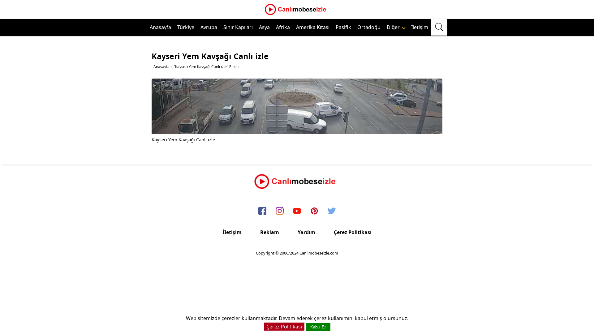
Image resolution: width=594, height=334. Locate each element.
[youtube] (297, 211)
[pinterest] (314, 211)
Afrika (283, 27)
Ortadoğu (369, 27)
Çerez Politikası (353, 232)
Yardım (306, 232)
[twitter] (332, 211)
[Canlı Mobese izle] (297, 14)
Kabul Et (318, 327)
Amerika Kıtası (312, 27)
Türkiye (185, 27)
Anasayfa (160, 27)
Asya (264, 27)
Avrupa (208, 27)
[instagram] (280, 211)
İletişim (419, 27)
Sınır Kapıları (238, 27)
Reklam (269, 232)
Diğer (394, 27)
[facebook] (262, 211)
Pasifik (343, 27)
